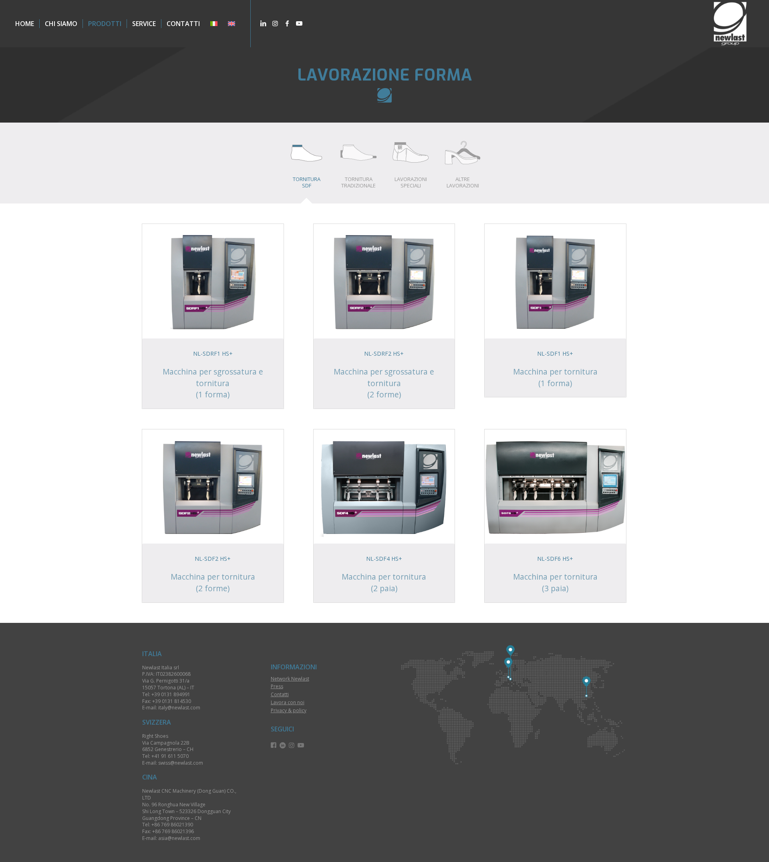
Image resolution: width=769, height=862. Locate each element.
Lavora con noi (287, 702)
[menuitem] (24, 23)
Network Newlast (290, 678)
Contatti (280, 694)
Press (277, 686)
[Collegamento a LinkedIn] (263, 23)
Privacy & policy (288, 710)
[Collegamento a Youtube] (299, 23)
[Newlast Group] (730, 23)
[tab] (306, 166)
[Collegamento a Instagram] (275, 23)
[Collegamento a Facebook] (287, 23)
